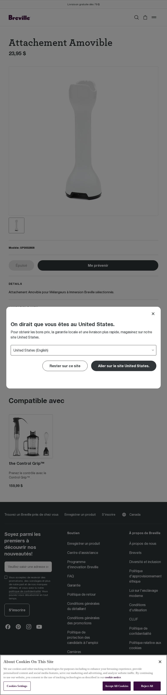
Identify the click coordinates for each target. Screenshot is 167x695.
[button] (123, 366)
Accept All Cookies (116, 686)
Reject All (147, 686)
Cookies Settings (17, 686)
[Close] (153, 313)
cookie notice (113, 677)
